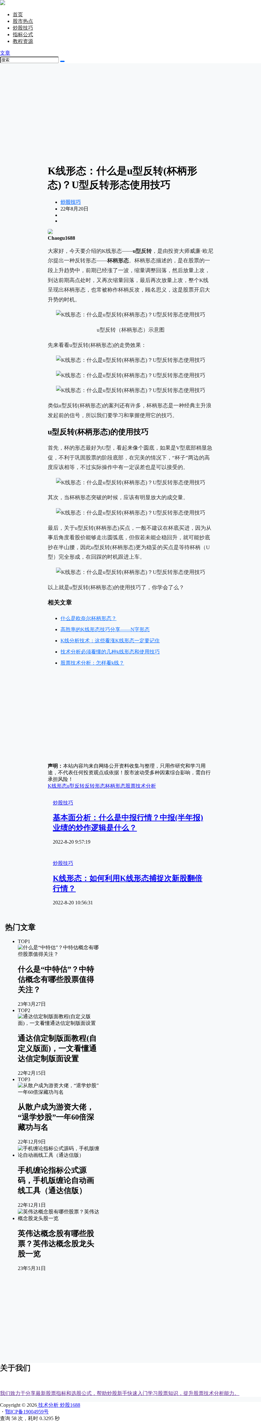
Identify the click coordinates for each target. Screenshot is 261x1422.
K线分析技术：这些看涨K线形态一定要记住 (110, 640)
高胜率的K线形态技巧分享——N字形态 (105, 629)
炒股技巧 (23, 28)
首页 (18, 14)
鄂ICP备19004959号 (27, 1411)
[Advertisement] (130, 112)
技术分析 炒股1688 (58, 1405)
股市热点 (23, 21)
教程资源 (23, 41)
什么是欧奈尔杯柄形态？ (88, 618)
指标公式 (23, 34)
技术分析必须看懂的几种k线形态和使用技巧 (110, 651)
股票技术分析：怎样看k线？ (92, 663)
